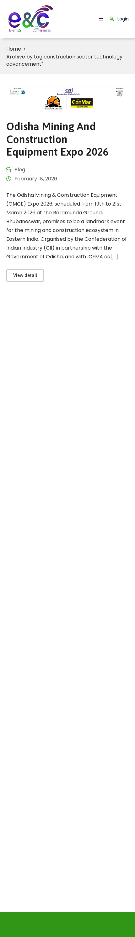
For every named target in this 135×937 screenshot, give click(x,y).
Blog (19, 169)
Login (122, 19)
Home (13, 48)
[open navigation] (101, 19)
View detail (25, 275)
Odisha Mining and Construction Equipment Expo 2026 (57, 139)
